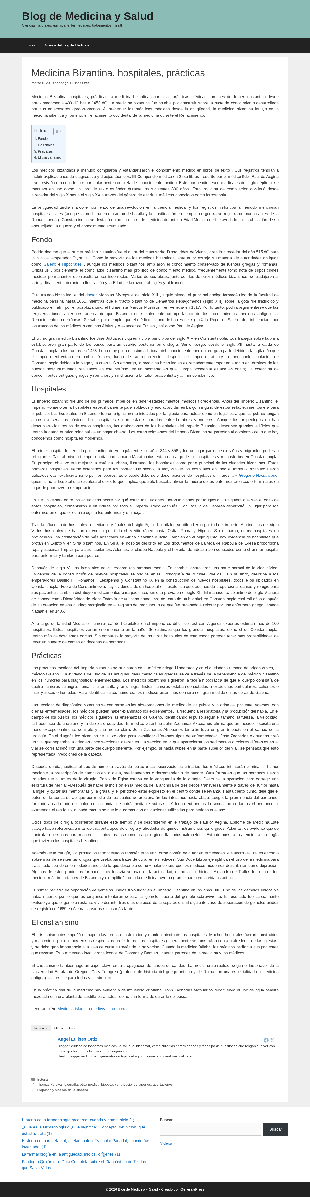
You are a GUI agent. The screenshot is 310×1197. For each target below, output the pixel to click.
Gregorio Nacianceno (258, 475)
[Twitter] (272, 1040)
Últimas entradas (66, 1028)
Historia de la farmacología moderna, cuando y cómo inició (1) (78, 1120)
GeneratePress (192, 1189)
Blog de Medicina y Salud (87, 16)
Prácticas (45, 151)
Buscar (166, 1120)
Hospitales (46, 145)
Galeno (49, 264)
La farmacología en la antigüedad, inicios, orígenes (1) (71, 1154)
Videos (166, 1143)
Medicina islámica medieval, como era (92, 1008)
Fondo (43, 139)
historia (42, 1079)
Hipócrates (72, 264)
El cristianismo (49, 157)
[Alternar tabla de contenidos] (55, 131)
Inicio (31, 45)
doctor (91, 295)
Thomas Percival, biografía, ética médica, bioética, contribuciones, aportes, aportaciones (105, 1084)
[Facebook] (266, 1040)
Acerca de (41, 1028)
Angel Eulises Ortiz (77, 1039)
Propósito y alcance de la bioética (62, 1090)
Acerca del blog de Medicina (67, 45)
